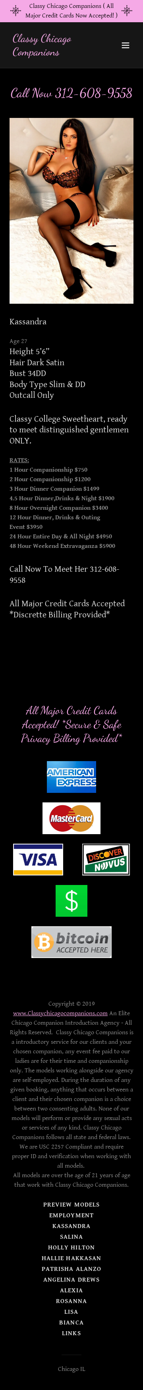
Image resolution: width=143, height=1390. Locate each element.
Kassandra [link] (71, 1226)
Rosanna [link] (71, 1301)
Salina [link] (71, 1237)
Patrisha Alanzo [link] (71, 1269)
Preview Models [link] (71, 1205)
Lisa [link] (71, 1312)
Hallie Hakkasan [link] (71, 1258)
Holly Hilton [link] (71, 1247)
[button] (125, 45)
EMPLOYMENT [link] (71, 1215)
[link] (53, 53)
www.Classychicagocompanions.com (60, 1013)
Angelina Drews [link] (71, 1280)
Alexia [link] (71, 1290)
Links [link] (71, 1333)
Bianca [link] (71, 1322)
